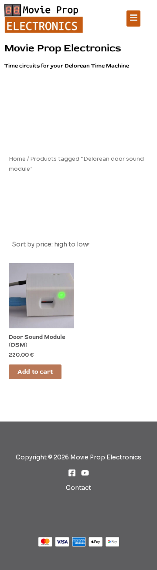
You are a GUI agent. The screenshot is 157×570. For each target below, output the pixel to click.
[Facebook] (72, 473)
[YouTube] (85, 473)
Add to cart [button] (35, 372)
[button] (133, 18)
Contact (78, 488)
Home (17, 158)
